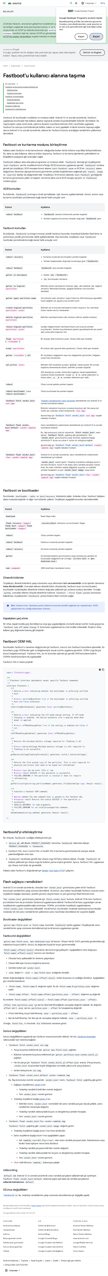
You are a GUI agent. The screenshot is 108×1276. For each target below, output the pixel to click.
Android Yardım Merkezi (83, 1225)
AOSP (5, 66)
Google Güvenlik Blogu (47, 1238)
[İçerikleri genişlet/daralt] (17, 84)
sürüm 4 (43, 1099)
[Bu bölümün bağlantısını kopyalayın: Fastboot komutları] (28, 228)
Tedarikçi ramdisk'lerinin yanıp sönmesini (58, 401)
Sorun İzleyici (78, 1251)
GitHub (6, 1251)
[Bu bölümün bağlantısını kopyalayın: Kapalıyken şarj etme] (30, 618)
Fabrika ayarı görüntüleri (13, 1242)
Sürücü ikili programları (12, 1247)
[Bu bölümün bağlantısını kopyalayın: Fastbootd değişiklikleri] (33, 936)
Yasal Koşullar (36, 1261)
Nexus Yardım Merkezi (82, 1234)
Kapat (81, 36)
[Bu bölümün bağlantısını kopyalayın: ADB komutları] (23, 189)
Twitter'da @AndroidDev (48, 1230)
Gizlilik (55, 1261)
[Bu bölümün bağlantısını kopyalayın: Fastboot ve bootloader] (41, 490)
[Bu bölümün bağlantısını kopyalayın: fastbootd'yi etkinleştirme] (45, 832)
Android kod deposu (11, 1225)
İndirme (6, 1234)
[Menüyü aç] (4, 3)
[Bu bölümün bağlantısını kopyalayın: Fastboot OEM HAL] (34, 641)
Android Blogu (44, 1234)
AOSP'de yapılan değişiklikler (17, 36)
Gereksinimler (9, 1230)
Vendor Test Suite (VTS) (53, 870)
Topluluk (24, 1261)
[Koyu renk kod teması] (100, 669)
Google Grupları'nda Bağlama (50, 1251)
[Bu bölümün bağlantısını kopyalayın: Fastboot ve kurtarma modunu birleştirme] (69, 145)
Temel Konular (29, 66)
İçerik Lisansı (36, 1205)
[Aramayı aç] (71, 3)
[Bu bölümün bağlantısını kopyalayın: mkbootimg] (20, 1170)
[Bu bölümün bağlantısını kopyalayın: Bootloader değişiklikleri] (34, 919)
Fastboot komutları (86, 1036)
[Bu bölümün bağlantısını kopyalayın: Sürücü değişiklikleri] (29, 1031)
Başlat (96, 36)
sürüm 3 (38, 1085)
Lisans (47, 1261)
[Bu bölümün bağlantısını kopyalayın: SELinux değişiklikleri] (30, 1190)
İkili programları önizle (12, 1238)
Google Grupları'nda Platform (50, 1242)
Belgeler (8, 11)
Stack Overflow (79, 1247)
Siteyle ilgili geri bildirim (71, 1261)
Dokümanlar (15, 66)
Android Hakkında (10, 1261)
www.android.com (81, 1238)
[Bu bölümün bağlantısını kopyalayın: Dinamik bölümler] (26, 578)
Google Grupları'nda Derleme (50, 1247)
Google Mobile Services (83, 1242)
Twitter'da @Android (46, 1225)
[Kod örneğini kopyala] (103, 669)
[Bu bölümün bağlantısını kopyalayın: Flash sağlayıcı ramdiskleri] (45, 882)
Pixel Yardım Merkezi (81, 1230)
